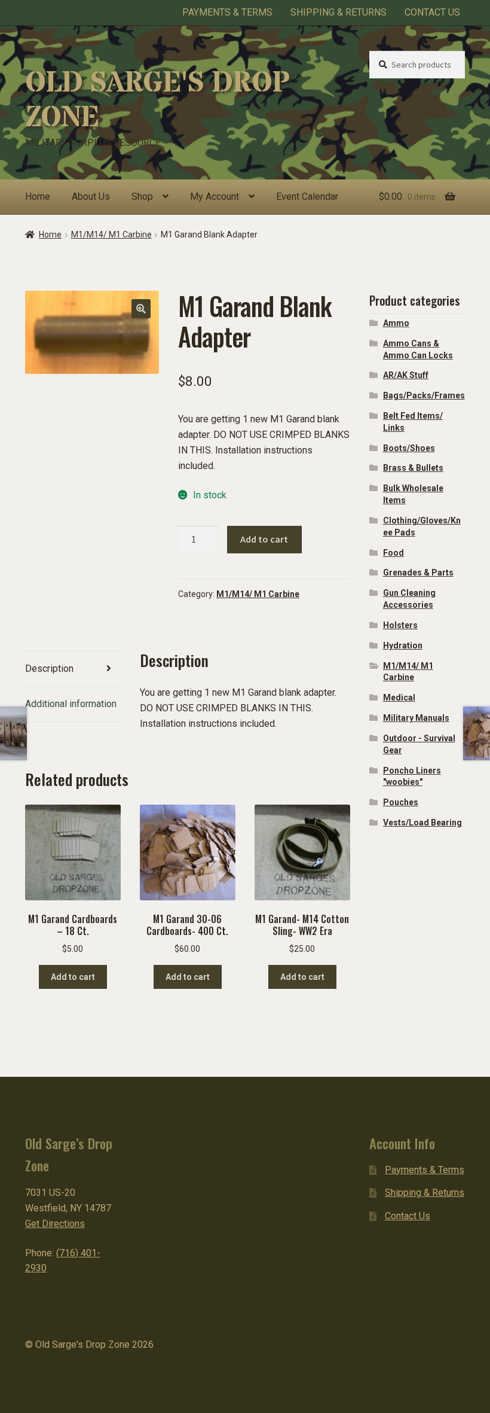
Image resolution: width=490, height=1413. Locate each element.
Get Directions (55, 1223)
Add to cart (264, 539)
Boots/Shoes (409, 448)
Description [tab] (49, 668)
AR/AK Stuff (405, 375)
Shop (142, 196)
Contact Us (432, 12)
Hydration (402, 645)
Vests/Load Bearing (422, 822)
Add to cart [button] (73, 977)
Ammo (396, 323)
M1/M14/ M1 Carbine (111, 234)
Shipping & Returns (338, 12)
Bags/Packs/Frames (424, 395)
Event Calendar (307, 196)
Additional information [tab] (71, 703)
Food (393, 553)
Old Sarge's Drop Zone (157, 100)
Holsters (400, 625)
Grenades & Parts (418, 572)
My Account (214, 196)
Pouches (400, 802)
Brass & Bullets (413, 468)
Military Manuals (416, 718)
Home (37, 196)
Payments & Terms (227, 12)
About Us (91, 196)
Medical (399, 697)
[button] (141, 308)
